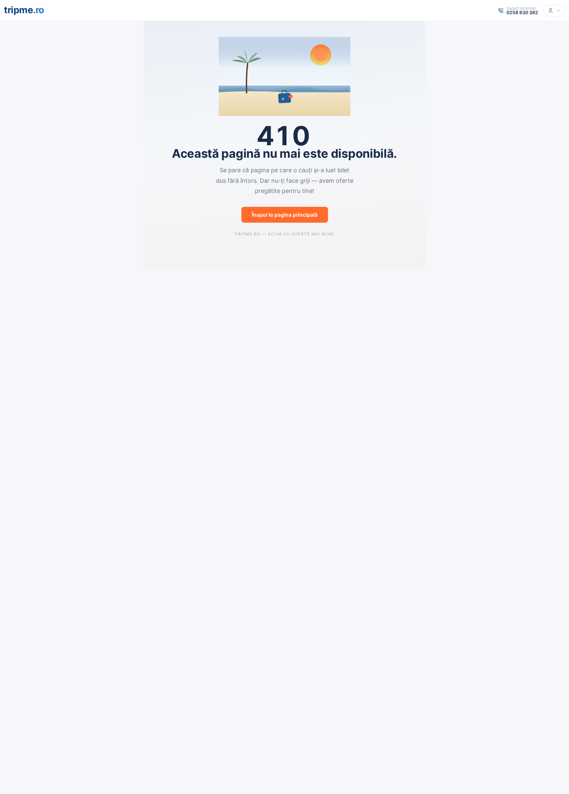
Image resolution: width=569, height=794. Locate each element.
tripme (24, 9)
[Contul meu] (554, 10)
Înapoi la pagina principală (284, 214)
